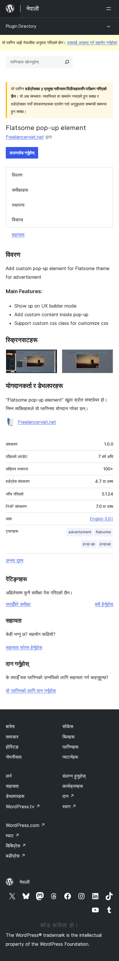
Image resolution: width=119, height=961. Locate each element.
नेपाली (24, 882)
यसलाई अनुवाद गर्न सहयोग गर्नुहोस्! (92, 42)
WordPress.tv (23, 806)
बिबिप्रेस (16, 846)
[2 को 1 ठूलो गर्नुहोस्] (49, 357)
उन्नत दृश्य (14, 560)
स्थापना (18, 205)
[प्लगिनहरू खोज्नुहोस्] (67, 62)
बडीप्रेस (15, 856)
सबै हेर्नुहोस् (104, 604)
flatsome (103, 532)
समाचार (12, 737)
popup (105, 544)
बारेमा (10, 726)
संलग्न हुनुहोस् (74, 776)
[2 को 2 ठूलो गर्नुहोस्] (105, 357)
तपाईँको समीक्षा (18, 604)
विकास (17, 220)
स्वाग (69, 806)
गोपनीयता (14, 757)
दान (68, 796)
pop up (89, 544)
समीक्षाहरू (20, 190)
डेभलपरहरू (15, 796)
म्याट (12, 835)
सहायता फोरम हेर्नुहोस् (24, 647)
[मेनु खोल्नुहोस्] (110, 8)
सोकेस (67, 726)
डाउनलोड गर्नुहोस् (22, 152)
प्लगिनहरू (70, 747)
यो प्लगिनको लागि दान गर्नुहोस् (31, 691)
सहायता (18, 235)
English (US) (101, 518)
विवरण (17, 175)
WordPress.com (25, 825)
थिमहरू (68, 737)
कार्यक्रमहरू (72, 786)
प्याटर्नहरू (70, 757)
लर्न (9, 776)
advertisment (79, 532)
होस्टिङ (12, 747)
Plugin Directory (21, 26)
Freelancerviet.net (25, 137)
